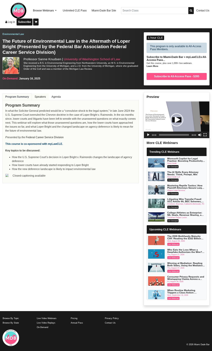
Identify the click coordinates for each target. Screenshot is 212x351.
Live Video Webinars (46, 318)
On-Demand (42, 327)
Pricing (74, 318)
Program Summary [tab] (17, 96)
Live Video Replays (46, 323)
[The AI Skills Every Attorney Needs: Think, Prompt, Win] (156, 176)
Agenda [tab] (56, 96)
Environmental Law (13, 34)
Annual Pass (77, 323)
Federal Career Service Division (45, 137)
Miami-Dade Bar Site (104, 10)
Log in (11, 22)
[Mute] (199, 135)
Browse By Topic (11, 318)
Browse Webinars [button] (43, 10)
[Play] (148, 135)
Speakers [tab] (40, 96)
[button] (176, 119)
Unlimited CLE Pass (75, 10)
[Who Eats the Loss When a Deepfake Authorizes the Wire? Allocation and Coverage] (156, 253)
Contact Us (202, 10)
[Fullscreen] (205, 135)
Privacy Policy (112, 318)
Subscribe (24, 22)
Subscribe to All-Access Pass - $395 (176, 76)
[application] (176, 119)
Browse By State (11, 323)
